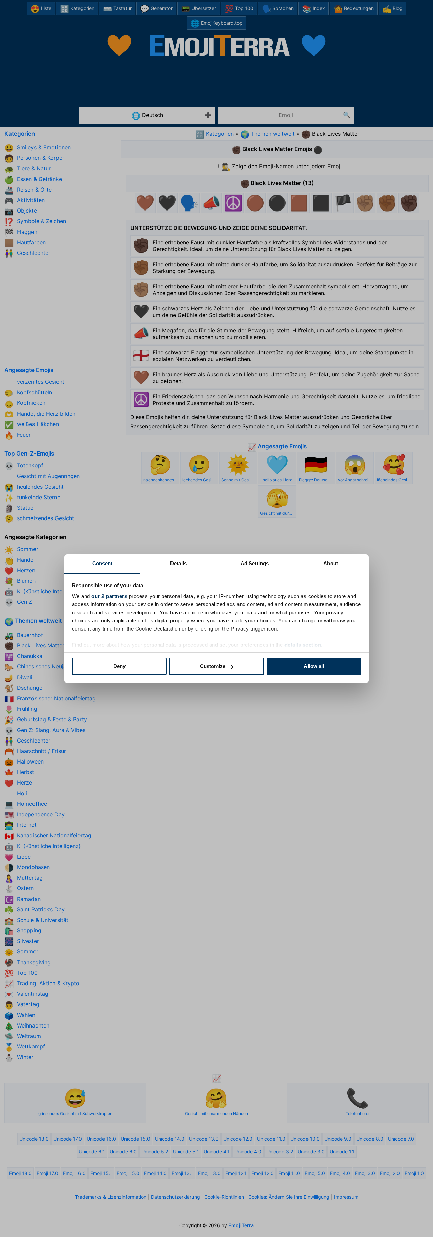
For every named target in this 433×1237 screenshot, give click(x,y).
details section (302, 645)
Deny (119, 666)
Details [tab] (178, 563)
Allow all (314, 666)
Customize (212, 666)
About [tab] (330, 563)
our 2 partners (109, 596)
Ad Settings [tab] (255, 563)
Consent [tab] (102, 563)
